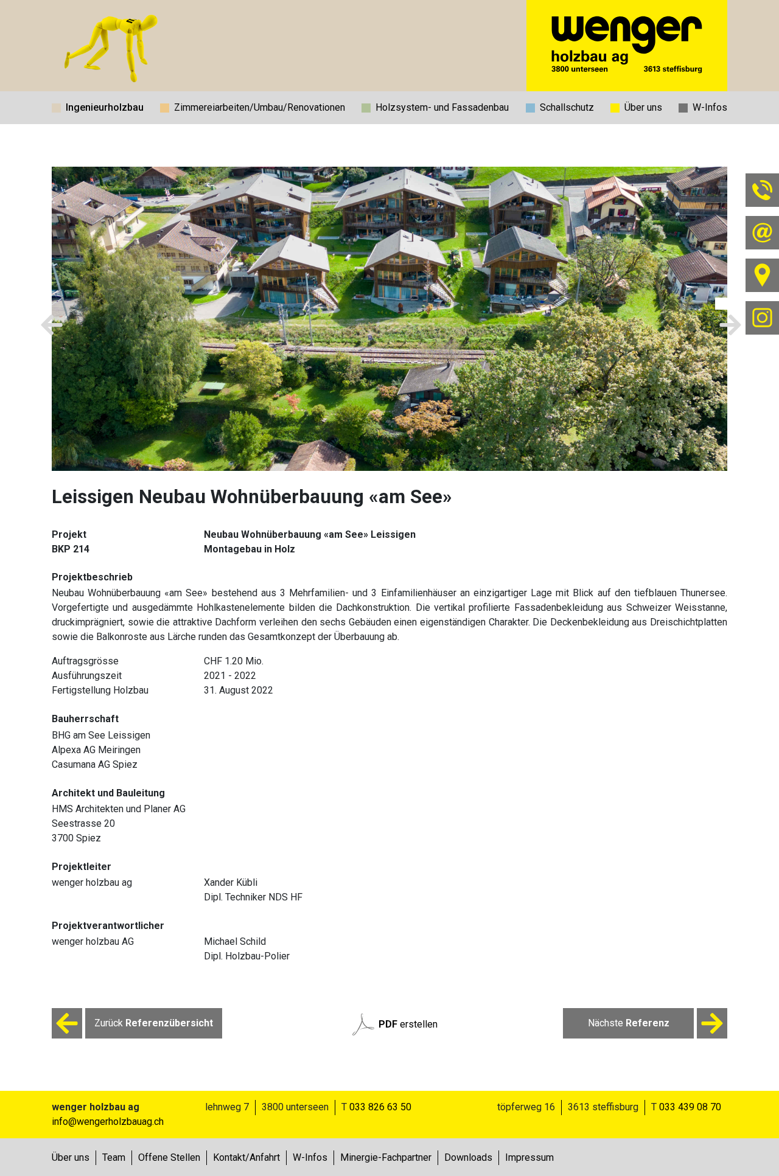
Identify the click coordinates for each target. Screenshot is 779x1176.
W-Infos (710, 107)
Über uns (643, 107)
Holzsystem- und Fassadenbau (442, 107)
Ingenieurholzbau (105, 107)
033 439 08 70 (690, 1107)
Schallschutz (567, 107)
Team (113, 1157)
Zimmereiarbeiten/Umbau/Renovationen (259, 107)
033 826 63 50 (380, 1107)
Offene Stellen (169, 1157)
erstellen (408, 1024)
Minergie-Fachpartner (385, 1157)
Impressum (529, 1157)
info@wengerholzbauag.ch (108, 1121)
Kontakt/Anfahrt (246, 1157)
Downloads (468, 1157)
